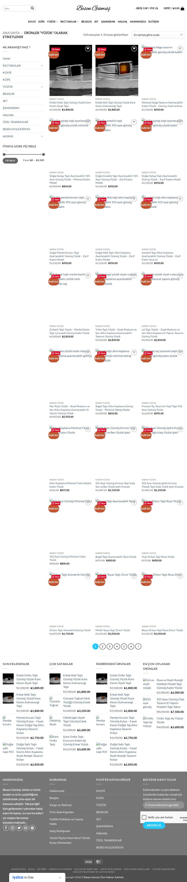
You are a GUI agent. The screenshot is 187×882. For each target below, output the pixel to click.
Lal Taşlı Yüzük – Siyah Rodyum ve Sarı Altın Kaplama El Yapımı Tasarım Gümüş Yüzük (162, 333)
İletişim (153, 21)
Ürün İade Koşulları (61, 812)
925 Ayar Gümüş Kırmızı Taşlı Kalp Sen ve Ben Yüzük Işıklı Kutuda (115, 485)
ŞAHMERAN (108, 21)
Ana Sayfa (11, 33)
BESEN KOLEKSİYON (16, 129)
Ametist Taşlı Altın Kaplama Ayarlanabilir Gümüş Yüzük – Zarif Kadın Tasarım (161, 256)
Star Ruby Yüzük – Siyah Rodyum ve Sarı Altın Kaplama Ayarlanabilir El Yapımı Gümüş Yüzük (69, 410)
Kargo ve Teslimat (60, 805)
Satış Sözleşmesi (59, 831)
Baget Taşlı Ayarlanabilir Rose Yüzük (116, 556)
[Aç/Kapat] (42, 65)
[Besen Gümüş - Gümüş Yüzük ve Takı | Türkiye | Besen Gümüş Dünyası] (93, 8)
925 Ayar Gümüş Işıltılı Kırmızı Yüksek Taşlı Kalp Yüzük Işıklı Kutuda (162, 485)
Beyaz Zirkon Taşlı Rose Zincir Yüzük (162, 630)
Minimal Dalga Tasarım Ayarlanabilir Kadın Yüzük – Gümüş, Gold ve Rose (162, 104)
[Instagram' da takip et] (13, 828)
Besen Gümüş (92, 877)
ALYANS (8, 136)
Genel (6, 58)
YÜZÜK (51, 21)
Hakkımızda (138, 21)
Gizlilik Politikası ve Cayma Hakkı (66, 821)
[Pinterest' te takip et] (32, 828)
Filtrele (10, 160)
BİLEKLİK (86, 21)
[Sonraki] (138, 646)
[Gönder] (32, 8)
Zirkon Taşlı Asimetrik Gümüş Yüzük (70, 630)
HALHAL (123, 21)
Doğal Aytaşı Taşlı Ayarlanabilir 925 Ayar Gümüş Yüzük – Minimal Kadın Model (69, 179)
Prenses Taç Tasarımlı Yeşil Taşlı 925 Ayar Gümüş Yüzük (162, 408)
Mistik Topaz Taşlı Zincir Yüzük (113, 630)
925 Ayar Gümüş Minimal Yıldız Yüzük (67, 558)
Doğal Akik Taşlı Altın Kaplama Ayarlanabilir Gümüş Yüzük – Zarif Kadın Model (115, 256)
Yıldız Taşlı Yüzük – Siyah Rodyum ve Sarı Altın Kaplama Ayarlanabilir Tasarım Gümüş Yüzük (116, 333)
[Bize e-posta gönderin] (26, 828)
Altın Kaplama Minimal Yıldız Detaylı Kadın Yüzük (70, 485)
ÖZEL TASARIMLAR (15, 122)
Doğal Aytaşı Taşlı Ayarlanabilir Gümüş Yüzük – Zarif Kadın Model (161, 177)
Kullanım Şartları (86, 869)
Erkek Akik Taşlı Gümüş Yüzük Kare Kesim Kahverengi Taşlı (115, 104)
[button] (147, 8)
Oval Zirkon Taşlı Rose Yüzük (158, 556)
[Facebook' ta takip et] (6, 828)
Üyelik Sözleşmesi (163, 869)
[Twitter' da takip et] (19, 828)
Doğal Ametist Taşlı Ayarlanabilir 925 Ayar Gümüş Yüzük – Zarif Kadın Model (117, 179)
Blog (31, 869)
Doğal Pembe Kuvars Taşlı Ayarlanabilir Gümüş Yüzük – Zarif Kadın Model (69, 256)
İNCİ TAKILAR (68, 21)
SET (96, 21)
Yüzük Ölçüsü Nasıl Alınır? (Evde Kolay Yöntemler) (69, 840)
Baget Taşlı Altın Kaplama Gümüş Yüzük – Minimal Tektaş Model (114, 408)
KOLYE (32, 21)
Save (57, 49)
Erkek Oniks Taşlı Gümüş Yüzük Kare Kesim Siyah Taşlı (70, 104)
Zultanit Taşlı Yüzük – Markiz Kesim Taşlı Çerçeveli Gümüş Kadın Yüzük (69, 331)
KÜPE (41, 21)
